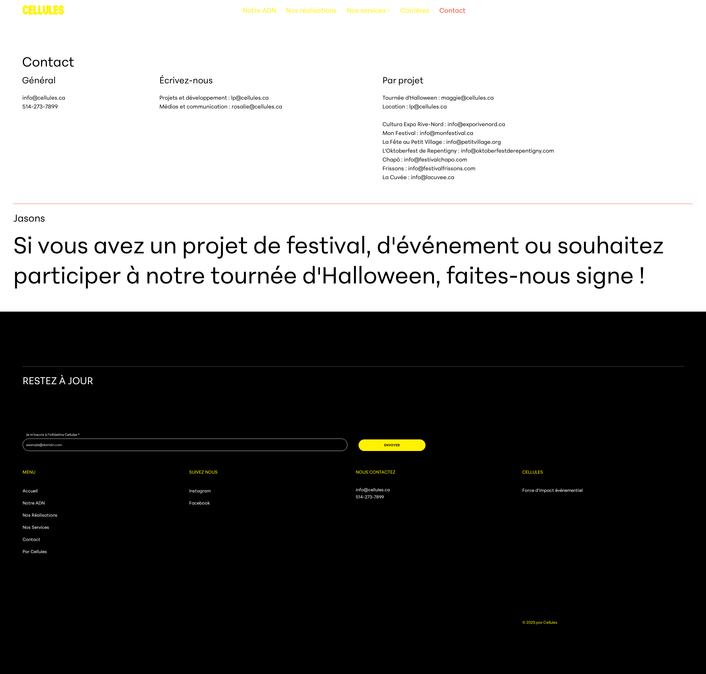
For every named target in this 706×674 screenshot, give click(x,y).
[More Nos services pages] (388, 10)
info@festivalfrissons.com (441, 168)
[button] (392, 445)
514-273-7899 (40, 106)
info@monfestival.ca (446, 132)
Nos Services (36, 527)
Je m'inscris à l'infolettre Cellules (51, 434)
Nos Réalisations (40, 515)
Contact (31, 539)
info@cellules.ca (43, 97)
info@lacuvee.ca (432, 177)
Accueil (30, 490)
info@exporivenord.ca (476, 124)
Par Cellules (35, 551)
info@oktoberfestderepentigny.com (507, 150)
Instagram (200, 490)
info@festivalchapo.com (435, 159)
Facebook (199, 503)
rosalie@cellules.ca (257, 106)
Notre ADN (34, 503)
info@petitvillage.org (473, 141)
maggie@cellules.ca (467, 97)
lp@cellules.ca (250, 97)
